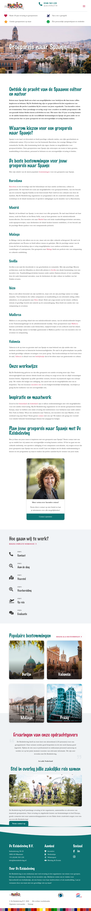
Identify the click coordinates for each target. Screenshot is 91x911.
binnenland (23, 404)
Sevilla (53, 270)
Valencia (18, 356)
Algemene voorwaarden (17, 904)
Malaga (49, 249)
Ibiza (36, 300)
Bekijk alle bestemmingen (68, 637)
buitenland (34, 404)
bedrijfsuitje (40, 356)
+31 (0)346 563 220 (16, 857)
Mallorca (74, 324)
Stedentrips (52, 854)
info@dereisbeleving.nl (17, 860)
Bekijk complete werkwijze (22, 544)
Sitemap (30, 904)
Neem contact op (18, 823)
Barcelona (13, 187)
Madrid (41, 219)
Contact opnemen (45, 517)
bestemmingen (44, 172)
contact (41, 416)
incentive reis (36, 385)
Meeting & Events (54, 860)
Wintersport (52, 857)
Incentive (51, 851)
